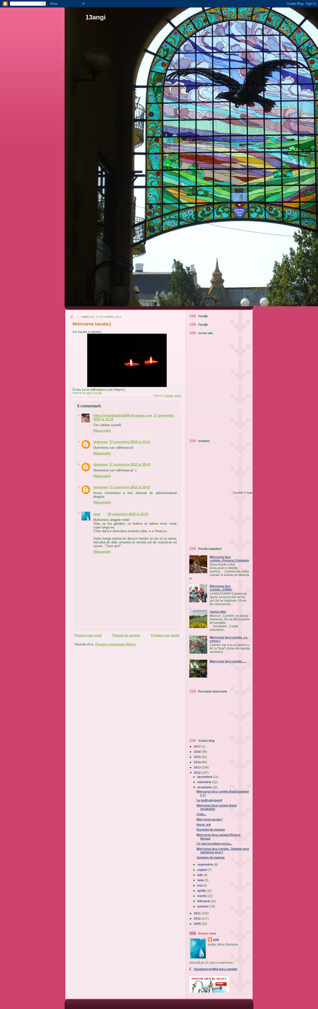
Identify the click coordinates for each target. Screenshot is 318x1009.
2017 (197, 746)
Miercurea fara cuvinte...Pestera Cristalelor (229, 558)
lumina (169, 395)
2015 (197, 756)
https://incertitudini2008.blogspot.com (122, 415)
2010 (197, 918)
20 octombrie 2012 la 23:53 (128, 514)
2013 (197, 767)
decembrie (205, 776)
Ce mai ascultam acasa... (214, 843)
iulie (200, 875)
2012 (197, 772)
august (202, 869)
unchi (178, 395)
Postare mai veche (165, 635)
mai (200, 885)
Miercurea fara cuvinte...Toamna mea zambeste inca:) (223, 850)
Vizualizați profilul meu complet (215, 969)
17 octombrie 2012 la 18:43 (129, 487)
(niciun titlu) (218, 611)
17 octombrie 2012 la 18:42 (129, 464)
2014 (197, 762)
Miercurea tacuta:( (210, 819)
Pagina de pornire (126, 635)
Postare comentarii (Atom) (115, 644)
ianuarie (203, 906)
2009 (197, 923)
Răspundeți (102, 431)
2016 (197, 751)
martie (202, 895)
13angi (95, 17)
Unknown (100, 442)
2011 (197, 913)
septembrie (205, 864)
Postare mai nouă (88, 635)
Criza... (201, 814)
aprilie (202, 890)
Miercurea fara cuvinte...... (228, 661)
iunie (201, 880)
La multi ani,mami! (209, 800)
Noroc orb (204, 824)
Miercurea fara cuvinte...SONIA (221, 587)
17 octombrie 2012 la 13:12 (129, 442)
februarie (204, 901)
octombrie (204, 787)
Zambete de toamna (211, 857)
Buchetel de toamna (211, 829)
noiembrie (204, 782)
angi (96, 514)
